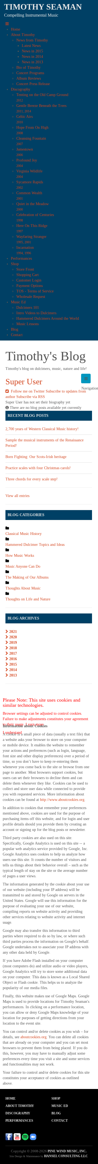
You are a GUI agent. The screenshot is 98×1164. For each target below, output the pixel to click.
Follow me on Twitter (27, 391)
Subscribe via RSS (30, 397)
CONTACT (59, 1121)
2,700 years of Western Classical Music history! (42, 429)
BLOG (56, 1113)
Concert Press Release (33, 84)
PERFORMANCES (19, 1121)
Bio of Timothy (28, 67)
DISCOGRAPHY (17, 1113)
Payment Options (29, 286)
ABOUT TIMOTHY (19, 1106)
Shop (15, 264)
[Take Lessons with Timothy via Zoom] (32, 1136)
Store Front (25, 269)
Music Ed (18, 302)
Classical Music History (23, 534)
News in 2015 (32, 51)
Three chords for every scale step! (31, 479)
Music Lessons (27, 324)
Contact (17, 335)
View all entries (17, 496)
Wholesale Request (30, 297)
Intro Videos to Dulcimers (36, 313)
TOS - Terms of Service (35, 291)
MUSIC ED (59, 1106)
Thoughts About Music (23, 588)
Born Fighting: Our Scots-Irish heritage (35, 457)
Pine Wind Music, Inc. (67, 1151)
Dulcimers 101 (27, 308)
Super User (23, 381)
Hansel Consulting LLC (66, 1156)
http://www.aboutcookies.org (62, 800)
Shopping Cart (27, 275)
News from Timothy (32, 40)
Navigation (86, 378)
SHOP (55, 1098)
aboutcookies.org (33, 1037)
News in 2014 (32, 57)
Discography (20, 89)
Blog (14, 329)
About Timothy (23, 35)
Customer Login (28, 280)
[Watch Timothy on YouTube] (17, 1136)
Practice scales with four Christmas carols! (38, 468)
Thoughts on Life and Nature (27, 599)
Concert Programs (30, 73)
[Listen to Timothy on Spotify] (25, 1136)
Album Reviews (28, 78)
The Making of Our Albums (26, 577)
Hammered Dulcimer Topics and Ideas (35, 545)
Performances (21, 258)
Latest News (31, 46)
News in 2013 (32, 62)
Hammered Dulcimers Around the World (47, 318)
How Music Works (19, 555)
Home (15, 29)
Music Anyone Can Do (22, 566)
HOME (10, 1098)
